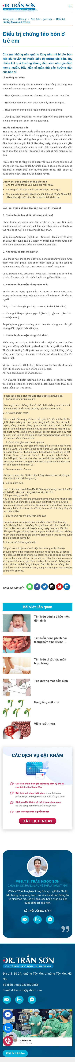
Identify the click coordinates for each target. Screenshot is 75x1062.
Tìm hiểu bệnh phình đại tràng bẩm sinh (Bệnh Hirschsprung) (50, 640)
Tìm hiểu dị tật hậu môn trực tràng (50, 661)
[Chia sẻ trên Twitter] (44, 586)
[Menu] (70, 6)
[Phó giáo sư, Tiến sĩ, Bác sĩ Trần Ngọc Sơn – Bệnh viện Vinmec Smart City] (32, 6)
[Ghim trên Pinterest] (59, 586)
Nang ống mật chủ (46, 702)
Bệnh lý (22, 19)
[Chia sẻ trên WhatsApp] (29, 586)
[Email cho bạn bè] (51, 586)
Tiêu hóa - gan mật (41, 19)
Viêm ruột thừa (44, 723)
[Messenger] (50, 919)
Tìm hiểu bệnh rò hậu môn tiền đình (52, 618)
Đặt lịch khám (15, 1053)
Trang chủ (8, 19)
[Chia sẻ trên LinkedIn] (66, 586)
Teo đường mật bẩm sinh (51, 681)
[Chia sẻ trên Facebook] (37, 586)
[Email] (25, 919)
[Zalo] (37, 919)
